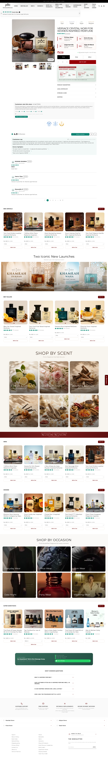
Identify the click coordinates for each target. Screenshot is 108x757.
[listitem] (23, 377)
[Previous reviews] (1, 13)
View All (101, 208)
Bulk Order (15, 739)
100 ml (89, 57)
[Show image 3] (34, 66)
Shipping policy (16, 743)
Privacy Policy (15, 745)
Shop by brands (86, 6)
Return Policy (15, 737)
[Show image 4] (42, 66)
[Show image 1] (19, 66)
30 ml (63, 57)
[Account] (101, 6)
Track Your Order (94, 6)
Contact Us (15, 747)
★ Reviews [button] (106, 380)
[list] (54, 393)
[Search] (99, 6)
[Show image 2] (26, 66)
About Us (14, 749)
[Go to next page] (63, 200)
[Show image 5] (50, 66)
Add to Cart (13, 247)
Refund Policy (15, 741)
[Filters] (91, 134)
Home (16, 6)
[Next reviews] (80, 13)
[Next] (104, 227)
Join (94, 747)
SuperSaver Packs (77, 6)
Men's (32, 6)
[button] (104, 6)
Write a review (80, 134)
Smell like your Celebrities (59, 6)
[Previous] (3, 227)
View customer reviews (21, 116)
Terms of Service (16, 751)
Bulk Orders (68, 6)
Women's (40, 6)
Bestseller (24, 6)
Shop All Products (49, 6)
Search (13, 734)
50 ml (76, 57)
